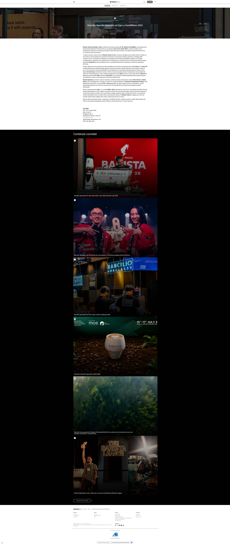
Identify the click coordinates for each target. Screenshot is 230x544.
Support (150, 1)
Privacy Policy (117, 514)
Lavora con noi (138, 516)
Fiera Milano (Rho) (88, 117)
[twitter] (117, 525)
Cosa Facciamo (76, 515)
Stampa (116, 20)
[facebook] (121, 525)
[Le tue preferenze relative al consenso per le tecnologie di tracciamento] (2, 543)
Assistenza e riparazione (119, 519)
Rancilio (95, 514)
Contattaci (138, 514)
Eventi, (113, 20)
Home (85, 509)
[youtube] (123, 525)
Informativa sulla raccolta (103, 542)
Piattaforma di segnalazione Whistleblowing (123, 518)
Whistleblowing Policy (119, 516)
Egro (95, 516)
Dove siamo (138, 515)
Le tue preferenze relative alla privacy (120, 542)
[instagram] (115, 525)
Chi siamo (75, 514)
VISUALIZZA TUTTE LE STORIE (82, 500)
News (89, 509)
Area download (118, 520)
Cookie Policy (117, 515)
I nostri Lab (75, 516)
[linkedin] (119, 525)
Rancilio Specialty (97, 515)
